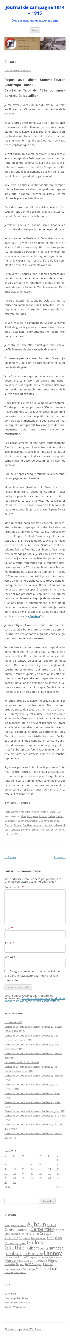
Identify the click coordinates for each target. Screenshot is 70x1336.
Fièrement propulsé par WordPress (22, 1329)
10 (14, 1169)
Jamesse (56, 1248)
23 (5, 1177)
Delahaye (44, 820)
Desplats (54, 1237)
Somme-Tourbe (29, 829)
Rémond (48, 1264)
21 (49, 1173)
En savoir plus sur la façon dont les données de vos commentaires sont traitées (34, 999)
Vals (16, 1272)
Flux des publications (16, 1298)
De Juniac (24, 1238)
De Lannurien (38, 1238)
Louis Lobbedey (53, 1257)
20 (40, 1173)
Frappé (8, 825)
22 (58, 1173)
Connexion (10, 1293)
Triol (42, 829)
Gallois (35, 1242)
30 (5, 1182)
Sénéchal (46, 1268)
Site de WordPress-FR (16, 1307)
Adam (7, 1225)
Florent (9, 1243)
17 (14, 1173)
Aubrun (36, 1224)
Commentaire (14, 887)
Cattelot (59, 1230)
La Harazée (33, 1253)
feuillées (35, 616)
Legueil (33, 1257)
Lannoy (53, 1253)
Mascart (11, 1260)
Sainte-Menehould (13, 1269)
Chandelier (10, 820)
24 (14, 1177)
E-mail (9, 942)
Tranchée (8, 1272)
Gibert (33, 1248)
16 (5, 1173)
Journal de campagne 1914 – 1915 (35, 10)
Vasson (50, 829)
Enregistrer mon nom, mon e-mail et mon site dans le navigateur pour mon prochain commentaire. (32, 975)
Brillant (43, 816)
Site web (9, 957)
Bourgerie (32, 816)
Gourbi (43, 1248)
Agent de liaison (18, 1225)
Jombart (38, 825)
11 (23, 1169)
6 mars (10, 857)
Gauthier (27, 825)
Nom (8, 928)
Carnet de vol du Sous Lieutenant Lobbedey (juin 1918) (34, 1111)
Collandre (23, 820)
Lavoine (48, 825)
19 (32, 1173)
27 (40, 1177)
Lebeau (58, 825)
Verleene (59, 829)
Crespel (33, 820)
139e (23, 816)
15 (58, 1169)
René (29, 1264)
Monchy (33, 1261)
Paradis (42, 1260)
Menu (35, 30)
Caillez (51, 816)
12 (32, 1169)
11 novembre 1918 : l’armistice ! (21, 1062)
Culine (11, 1237)
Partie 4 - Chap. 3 (49, 811)
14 (49, 1169)
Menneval (24, 1261)
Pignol (53, 1260)
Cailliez (59, 816)
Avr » (58, 1186)
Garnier (17, 825)
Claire (34, 1233)
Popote (9, 1264)
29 (58, 1177)
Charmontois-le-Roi (16, 1233)
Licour (41, 1257)
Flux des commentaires (17, 1302)
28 (49, 1177)
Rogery (38, 1264)
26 (32, 1177)
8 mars (60, 857)
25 (23, 1177)
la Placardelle (10, 1257)
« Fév (7, 1186)
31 (14, 1182)
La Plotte (23, 1257)
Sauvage (15, 829)
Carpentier (42, 1229)
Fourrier (20, 1243)
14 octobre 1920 (13, 1022)
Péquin (19, 1264)
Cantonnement (17, 1229)
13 (40, 1169)
